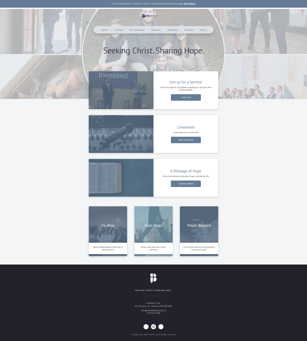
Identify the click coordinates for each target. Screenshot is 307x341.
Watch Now (185, 140)
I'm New (119, 29)
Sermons (188, 29)
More (203, 29)
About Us (156, 29)
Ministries (173, 29)
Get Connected (137, 29)
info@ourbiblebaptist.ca (153, 310)
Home (105, 29)
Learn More (186, 183)
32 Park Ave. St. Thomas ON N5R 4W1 (153, 306)
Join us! (186, 97)
